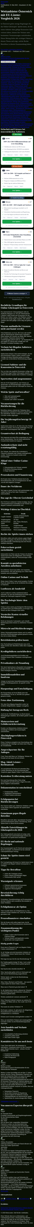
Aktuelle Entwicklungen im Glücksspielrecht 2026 (16, 114)
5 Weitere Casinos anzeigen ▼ (17, 293)
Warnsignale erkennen (8, 120)
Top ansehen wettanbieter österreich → (12, 49)
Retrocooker (4, 1)
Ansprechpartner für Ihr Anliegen (18, 106)
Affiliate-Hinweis (27, 1208)
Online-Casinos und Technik (17, 89)
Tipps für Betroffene (24, 118)
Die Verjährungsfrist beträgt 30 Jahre (15, 74)
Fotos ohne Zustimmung (21, 101)
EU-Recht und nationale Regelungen (15, 116)
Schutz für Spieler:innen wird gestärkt (14, 117)
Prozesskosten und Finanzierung (11, 81)
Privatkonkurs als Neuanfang (19, 98)
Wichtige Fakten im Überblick (10, 84)
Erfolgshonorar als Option (16, 122)
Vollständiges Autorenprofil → (10, 1101)
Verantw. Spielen (19, 1209)
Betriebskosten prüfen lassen (10, 96)
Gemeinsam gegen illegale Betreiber (12, 113)
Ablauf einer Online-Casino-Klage (21, 79)
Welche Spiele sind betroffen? (19, 72)
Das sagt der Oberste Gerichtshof (18, 82)
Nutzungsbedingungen (15, 1208)
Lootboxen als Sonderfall (9, 91)
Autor (2, 3)
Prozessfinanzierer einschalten (10, 124)
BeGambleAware (23, 1198)
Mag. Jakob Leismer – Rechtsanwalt (12, 108)
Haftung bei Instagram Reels (10, 103)
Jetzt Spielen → (17, 159)
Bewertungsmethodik (7, 1209)
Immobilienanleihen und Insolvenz (12, 100)
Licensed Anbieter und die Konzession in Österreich (13, 69)
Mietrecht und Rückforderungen (19, 94)
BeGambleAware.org (17, 299)
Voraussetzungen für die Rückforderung (13, 74)
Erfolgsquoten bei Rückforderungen (20, 112)
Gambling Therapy (10, 1198)
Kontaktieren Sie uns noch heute (18, 127)
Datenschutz (4, 1208)
